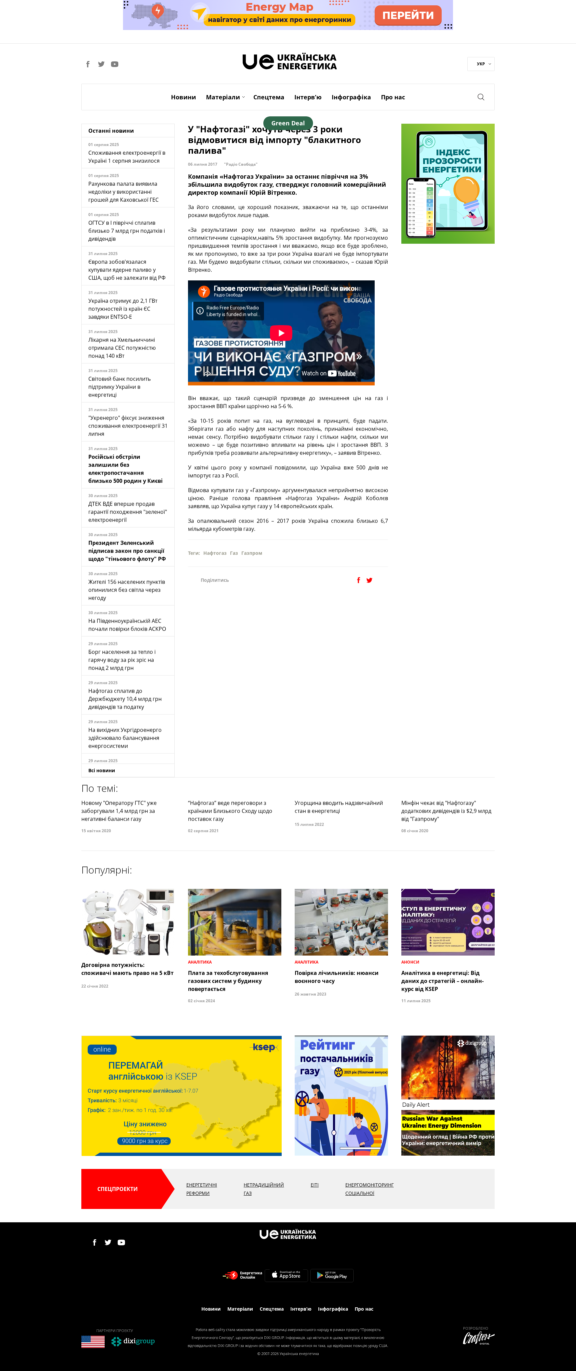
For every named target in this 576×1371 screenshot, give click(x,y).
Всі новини (101, 770)
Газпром (251, 553)
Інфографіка (351, 97)
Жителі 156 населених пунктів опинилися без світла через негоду (126, 589)
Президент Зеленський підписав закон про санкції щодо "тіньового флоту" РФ (127, 550)
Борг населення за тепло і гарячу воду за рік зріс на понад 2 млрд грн (122, 659)
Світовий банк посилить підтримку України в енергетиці (119, 386)
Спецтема (268, 97)
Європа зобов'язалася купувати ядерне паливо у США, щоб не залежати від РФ (127, 269)
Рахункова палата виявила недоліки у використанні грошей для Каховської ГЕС (123, 191)
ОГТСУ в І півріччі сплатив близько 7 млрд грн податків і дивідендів (126, 230)
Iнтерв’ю (308, 97)
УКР (481, 64)
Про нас (393, 97)
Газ (234, 553)
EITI (315, 1185)
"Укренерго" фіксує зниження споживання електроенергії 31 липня (128, 425)
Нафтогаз (215, 553)
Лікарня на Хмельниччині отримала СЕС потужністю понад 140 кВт (122, 347)
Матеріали (223, 97)
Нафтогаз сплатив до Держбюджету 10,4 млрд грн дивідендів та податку (125, 699)
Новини (183, 97)
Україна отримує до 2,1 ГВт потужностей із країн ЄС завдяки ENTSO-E (122, 308)
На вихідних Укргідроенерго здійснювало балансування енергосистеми (125, 738)
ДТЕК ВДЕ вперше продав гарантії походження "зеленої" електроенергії (127, 511)
